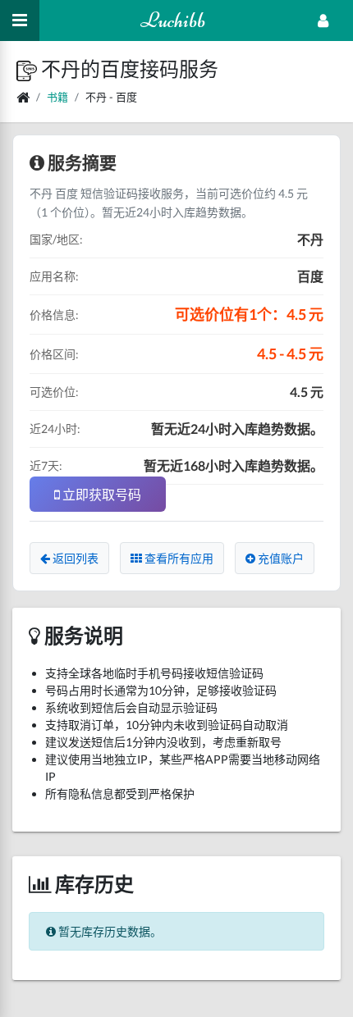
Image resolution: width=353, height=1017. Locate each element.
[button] (28, 68)
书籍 (57, 96)
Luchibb (172, 20)
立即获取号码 (100, 494)
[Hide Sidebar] (19, 20)
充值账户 (279, 558)
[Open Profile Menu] (323, 20)
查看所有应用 (177, 558)
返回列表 (74, 558)
